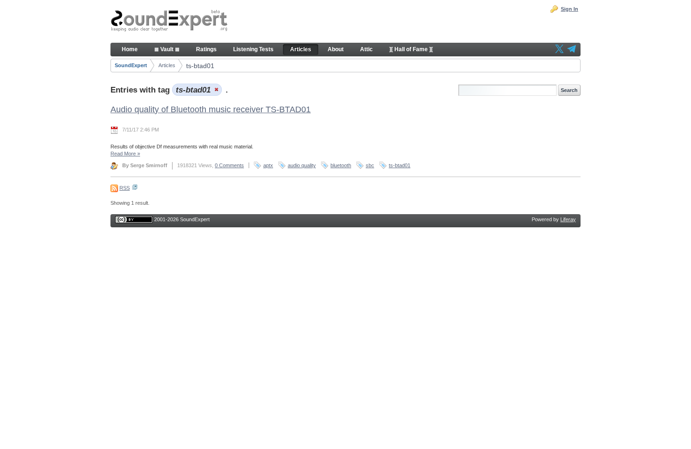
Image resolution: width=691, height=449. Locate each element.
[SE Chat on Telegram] (571, 50)
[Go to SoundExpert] (169, 21)
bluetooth (340, 165)
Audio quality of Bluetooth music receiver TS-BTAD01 (210, 109)
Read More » (125, 153)
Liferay (568, 219)
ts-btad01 (200, 66)
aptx (268, 165)
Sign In (569, 9)
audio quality (302, 165)
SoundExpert (131, 65)
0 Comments (229, 165)
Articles (166, 65)
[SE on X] (559, 50)
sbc (370, 165)
